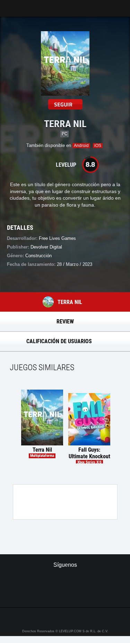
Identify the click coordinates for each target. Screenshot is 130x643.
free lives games (57, 238)
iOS (97, 145)
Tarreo (10, 5)
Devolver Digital (46, 247)
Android (81, 145)
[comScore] (65, 594)
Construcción (38, 255)
